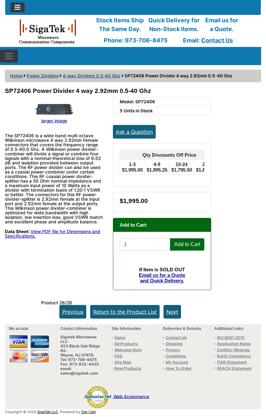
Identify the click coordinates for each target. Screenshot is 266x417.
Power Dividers (42, 75)
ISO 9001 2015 (231, 337)
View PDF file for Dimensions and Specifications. (52, 234)
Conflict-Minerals (233, 349)
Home (16, 75)
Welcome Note (128, 349)
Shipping (174, 343)
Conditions (176, 356)
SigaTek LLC (47, 412)
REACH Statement (234, 368)
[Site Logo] (48, 31)
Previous (72, 312)
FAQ (118, 356)
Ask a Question (134, 132)
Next (172, 312)
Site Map (123, 362)
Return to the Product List (125, 312)
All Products (126, 343)
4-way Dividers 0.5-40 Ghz (91, 75)
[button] (254, 385)
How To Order (179, 368)
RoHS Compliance (234, 356)
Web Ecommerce (131, 396)
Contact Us (217, 40)
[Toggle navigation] (17, 7)
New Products (128, 368)
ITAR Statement (232, 362)
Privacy (173, 349)
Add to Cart (187, 244)
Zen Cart (88, 412)
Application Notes (234, 343)
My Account (177, 362)
